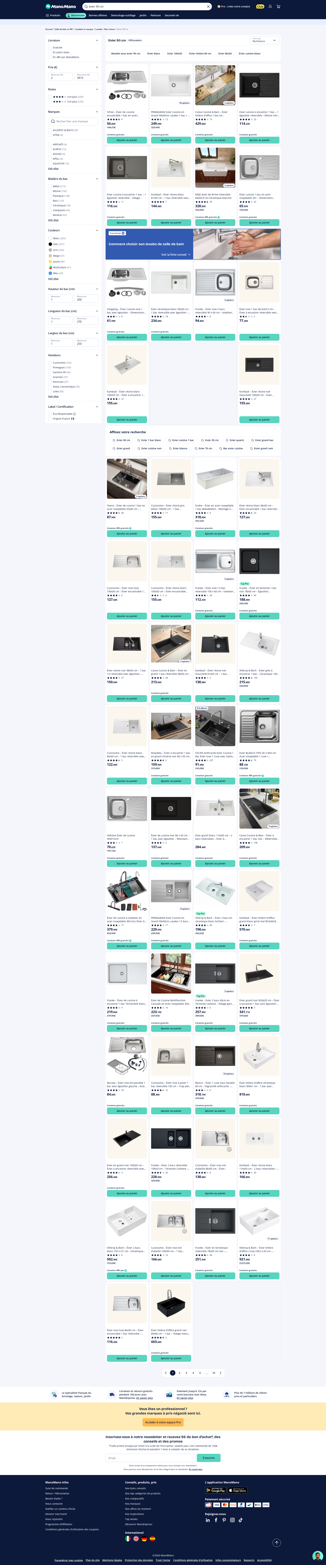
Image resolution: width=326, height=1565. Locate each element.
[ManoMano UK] (136, 1538)
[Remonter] (277, 1543)
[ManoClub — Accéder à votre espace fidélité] (260, 6)
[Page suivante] (220, 1373)
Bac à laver (109, 29)
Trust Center (163, 1560)
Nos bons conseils (135, 1488)
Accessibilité (264, 1560)
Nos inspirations (134, 1514)
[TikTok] (240, 1520)
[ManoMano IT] (128, 1538)
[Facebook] (216, 1520)
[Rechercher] (86, 6)
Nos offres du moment (138, 1508)
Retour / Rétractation (57, 1493)
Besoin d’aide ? (53, 1498)
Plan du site (93, 1560)
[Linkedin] (207, 1520)
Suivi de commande (56, 1488)
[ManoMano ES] (152, 1538)
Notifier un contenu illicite (60, 1508)
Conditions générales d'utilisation (193, 1560)
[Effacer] (208, 6)
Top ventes (131, 1519)
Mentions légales (112, 1560)
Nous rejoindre (54, 1519)
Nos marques (132, 1503)
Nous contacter (54, 1503)
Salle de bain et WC (63, 29)
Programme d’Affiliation (58, 1524)
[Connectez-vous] (270, 6)
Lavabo (98, 29)
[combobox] (264, 40)
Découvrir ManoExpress (138, 1524)
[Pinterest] (224, 1520)
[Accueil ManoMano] (61, 6)
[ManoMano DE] (144, 1538)
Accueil (48, 29)
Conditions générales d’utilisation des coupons (72, 1529)
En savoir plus (195, 1469)
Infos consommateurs (228, 1560)
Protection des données (139, 1560)
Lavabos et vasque (84, 29)
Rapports (249, 1560)
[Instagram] (232, 1520)
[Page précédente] (166, 1373)
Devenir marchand (56, 1514)
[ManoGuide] (317, 1556)
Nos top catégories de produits (143, 1493)
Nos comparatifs (134, 1498)
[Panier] (278, 6)
